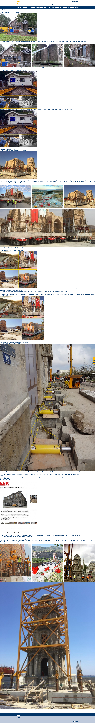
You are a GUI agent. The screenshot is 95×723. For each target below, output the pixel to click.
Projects (19, 7)
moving (55, 67)
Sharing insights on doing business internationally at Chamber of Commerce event (16, 536)
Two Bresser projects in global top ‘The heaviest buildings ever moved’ (14, 342)
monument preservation (27, 67)
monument (19, 67)
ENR (59, 535)
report (70, 109)
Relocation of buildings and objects (70, 7)
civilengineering (29, 340)
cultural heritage (7, 67)
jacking (12, 67)
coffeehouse (30, 147)
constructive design (37, 340)
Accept (75, 721)
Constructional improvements (54, 7)
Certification (71, 4)
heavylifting (68, 535)
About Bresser (55, 4)
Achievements (65, 4)
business (48, 709)
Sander (18, 343)
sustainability (40, 67)
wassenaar (52, 147)
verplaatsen (47, 147)
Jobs (60, 4)
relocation (19, 147)
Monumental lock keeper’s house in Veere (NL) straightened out (12, 10)
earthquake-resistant (15, 535)
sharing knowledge (36, 709)
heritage (14, 247)
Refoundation (26, 7)
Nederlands (75, 1)
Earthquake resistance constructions (38, 7)
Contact (76, 4)
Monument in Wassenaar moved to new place (9, 69)
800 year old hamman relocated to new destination (10, 248)
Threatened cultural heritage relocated (7, 149)
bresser (18, 12)
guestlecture (62, 535)
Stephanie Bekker (22, 70)
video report (60, 42)
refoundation (34, 67)
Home (50, 4)
